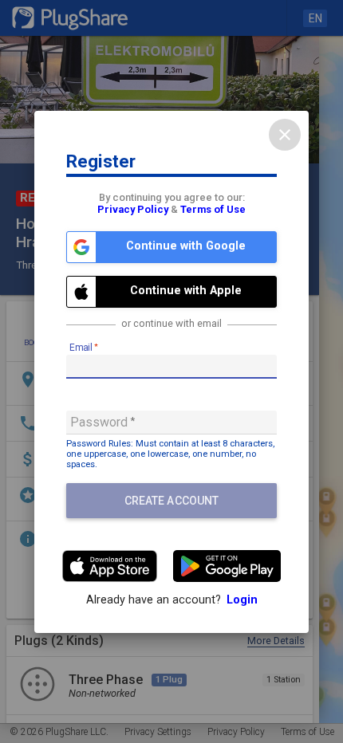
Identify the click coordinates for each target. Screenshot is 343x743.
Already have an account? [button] (172, 600)
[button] (171, 247)
